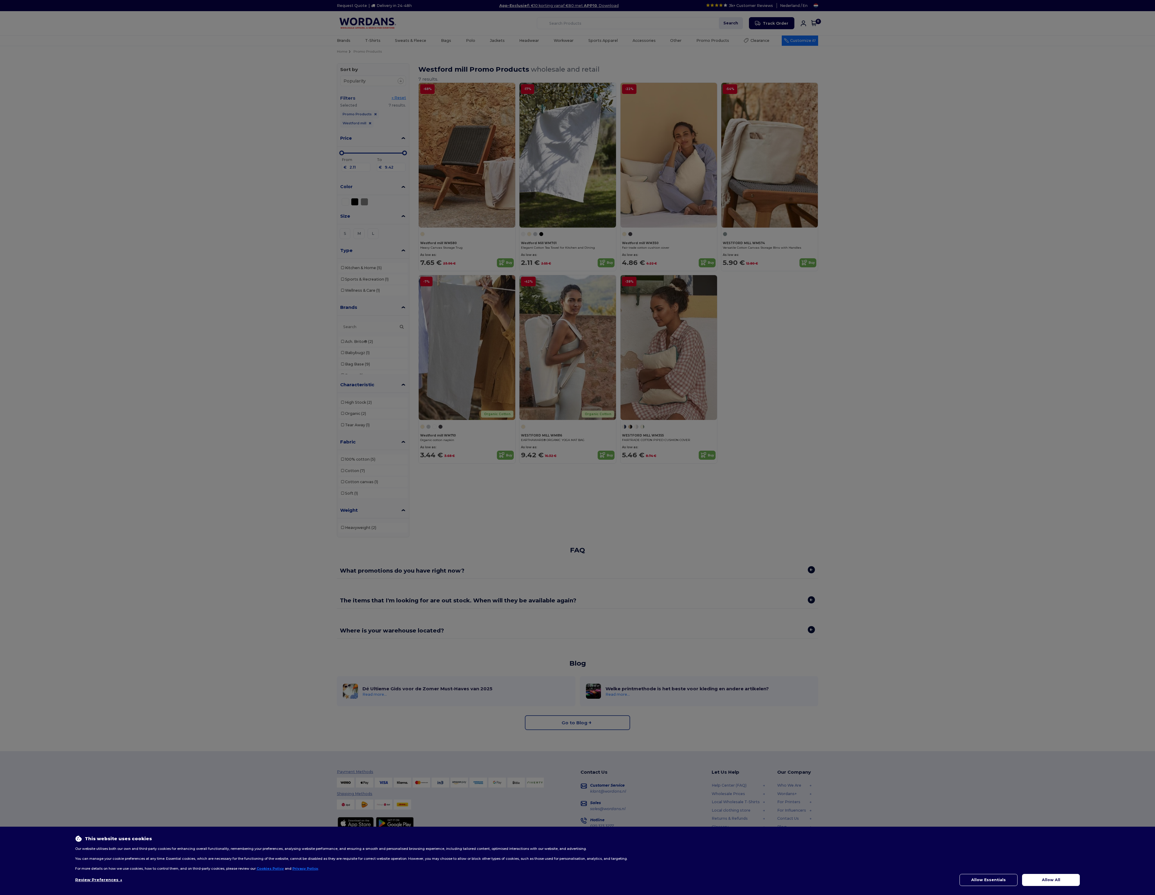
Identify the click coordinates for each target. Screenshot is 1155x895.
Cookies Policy (270, 868)
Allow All (1051, 880)
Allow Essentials (988, 880)
